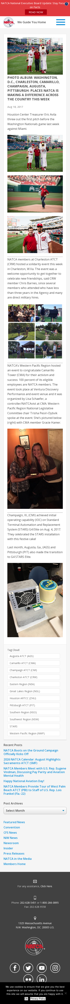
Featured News (14, 822)
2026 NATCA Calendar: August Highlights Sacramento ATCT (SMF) (32, 761)
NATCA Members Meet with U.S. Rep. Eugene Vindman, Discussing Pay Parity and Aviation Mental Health (35, 772)
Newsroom (11, 843)
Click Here (46, 886)
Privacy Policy (37, 998)
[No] (65, 993)
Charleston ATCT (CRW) (23, 677)
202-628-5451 (28, 902)
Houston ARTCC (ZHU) (23, 698)
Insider (8, 848)
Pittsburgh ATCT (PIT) (22, 705)
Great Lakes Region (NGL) (25, 691)
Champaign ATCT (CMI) (23, 670)
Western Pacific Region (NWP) (27, 733)
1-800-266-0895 (49, 902)
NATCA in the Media (18, 859)
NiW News (11, 838)
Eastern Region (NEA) (22, 684)
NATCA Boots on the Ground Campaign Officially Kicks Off (31, 752)
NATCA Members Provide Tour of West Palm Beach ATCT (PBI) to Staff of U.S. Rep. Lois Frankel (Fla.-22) (35, 790)
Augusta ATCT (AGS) (22, 656)
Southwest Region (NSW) (24, 719)
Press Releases (14, 853)
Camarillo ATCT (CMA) (23, 663)
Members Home (15, 864)
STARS (13, 726)
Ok (26, 998)
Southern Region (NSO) (23, 712)
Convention (12, 827)
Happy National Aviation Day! (24, 781)
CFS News (10, 833)
